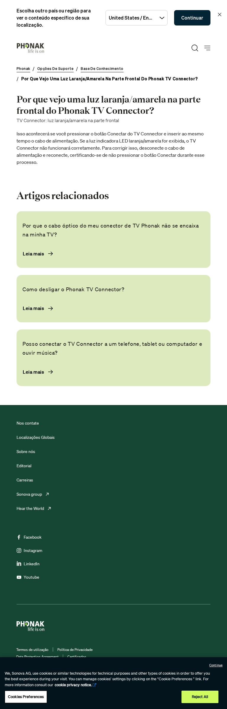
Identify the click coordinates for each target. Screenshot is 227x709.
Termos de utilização (32, 649)
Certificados (76, 656)
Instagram (33, 550)
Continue (216, 665)
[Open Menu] (207, 48)
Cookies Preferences (26, 696)
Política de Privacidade (75, 649)
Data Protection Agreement (37, 656)
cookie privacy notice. (73, 684)
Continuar (192, 18)
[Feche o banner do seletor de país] (219, 14)
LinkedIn (32, 563)
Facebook (32, 537)
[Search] (194, 48)
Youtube (31, 577)
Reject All (200, 696)
